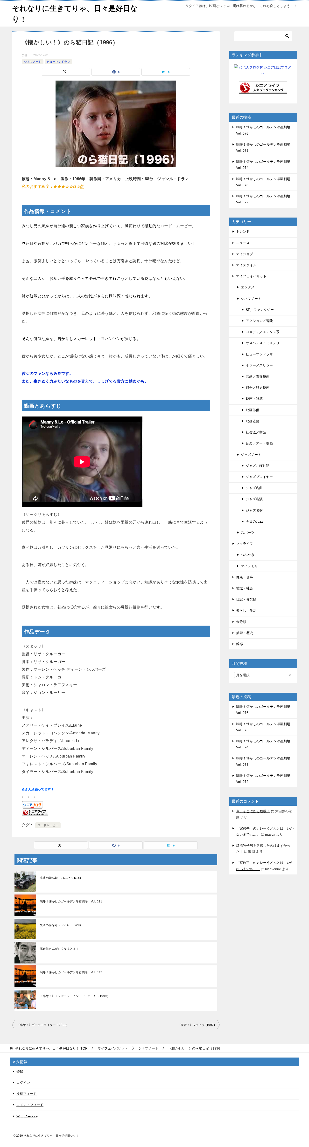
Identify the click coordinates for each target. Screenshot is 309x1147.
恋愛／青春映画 (257, 376)
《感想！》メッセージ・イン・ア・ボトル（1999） (75, 996)
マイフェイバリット (251, 276)
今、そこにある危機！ (253, 811)
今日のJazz (254, 521)
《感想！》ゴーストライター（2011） (43, 1025)
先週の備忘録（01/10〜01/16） (61, 878)
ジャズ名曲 (254, 488)
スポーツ (247, 532)
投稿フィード (26, 1094)
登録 (19, 1071)
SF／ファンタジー (260, 310)
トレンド (243, 231)
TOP (51, 1048)
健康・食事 (244, 577)
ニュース (243, 243)
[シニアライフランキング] (263, 90)
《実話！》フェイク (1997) (196, 1025)
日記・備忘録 (246, 599)
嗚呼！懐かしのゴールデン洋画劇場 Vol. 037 (71, 972)
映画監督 (252, 421)
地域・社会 (244, 588)
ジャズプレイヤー (259, 477)
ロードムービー (47, 825)
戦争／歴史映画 (257, 387)
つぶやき (247, 555)
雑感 (239, 644)
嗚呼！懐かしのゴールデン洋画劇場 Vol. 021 (71, 901)
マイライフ (244, 544)
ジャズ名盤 (254, 510)
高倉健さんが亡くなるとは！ (59, 948)
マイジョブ (244, 254)
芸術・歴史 (244, 633)
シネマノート (32, 61)
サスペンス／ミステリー (264, 343)
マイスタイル (246, 265)
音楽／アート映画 (259, 443)
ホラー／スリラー (259, 365)
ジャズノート (251, 455)
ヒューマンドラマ (58, 61)
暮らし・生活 (246, 610)
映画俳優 (252, 410)
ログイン (23, 1083)
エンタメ (247, 287)
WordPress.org (27, 1116)
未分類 (241, 622)
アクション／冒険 (259, 321)
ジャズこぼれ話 (257, 466)
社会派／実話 (256, 432)
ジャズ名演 (254, 499)
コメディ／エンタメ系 (263, 332)
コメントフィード (29, 1105)
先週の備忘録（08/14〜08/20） (61, 925)
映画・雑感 (254, 399)
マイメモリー (251, 566)
